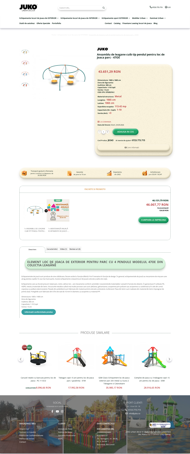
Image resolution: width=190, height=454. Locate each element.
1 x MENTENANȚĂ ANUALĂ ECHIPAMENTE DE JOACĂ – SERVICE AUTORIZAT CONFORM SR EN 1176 (58, 229)
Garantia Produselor (67, 435)
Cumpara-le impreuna (153, 219)
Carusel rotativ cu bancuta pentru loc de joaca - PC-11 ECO (38, 379)
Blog (155, 23)
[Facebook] (52, 411)
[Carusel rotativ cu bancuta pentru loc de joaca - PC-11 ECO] (38, 357)
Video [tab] (63, 249)
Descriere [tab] (32, 249)
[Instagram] (62, 411)
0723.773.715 (134, 409)
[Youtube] (57, 411)
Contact (108, 23)
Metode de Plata (65, 429)
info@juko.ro (134, 413)
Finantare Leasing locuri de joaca (137, 23)
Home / (54, 35)
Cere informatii (133, 147)
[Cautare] (103, 8)
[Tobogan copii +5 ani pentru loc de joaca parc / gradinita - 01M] (76, 357)
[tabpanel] (62, 77)
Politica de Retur (65, 432)
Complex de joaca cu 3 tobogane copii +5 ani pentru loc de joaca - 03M (152, 379)
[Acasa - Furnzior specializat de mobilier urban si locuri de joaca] (35, 7)
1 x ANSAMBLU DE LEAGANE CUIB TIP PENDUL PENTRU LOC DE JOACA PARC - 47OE (34, 229)
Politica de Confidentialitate (31, 435)
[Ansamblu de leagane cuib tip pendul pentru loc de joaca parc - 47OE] (62, 77)
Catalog (117, 23)
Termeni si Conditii (27, 432)
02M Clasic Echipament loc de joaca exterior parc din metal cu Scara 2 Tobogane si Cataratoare (114, 380)
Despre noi (24, 429)
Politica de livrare (26, 438)
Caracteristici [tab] (52, 249)
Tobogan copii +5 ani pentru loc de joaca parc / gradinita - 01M (76, 379)
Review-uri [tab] (75, 249)
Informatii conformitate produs (39, 312)
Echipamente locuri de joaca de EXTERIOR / (73, 35)
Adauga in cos (125, 131)
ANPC (60, 438)
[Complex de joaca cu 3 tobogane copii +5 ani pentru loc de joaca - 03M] (152, 357)
